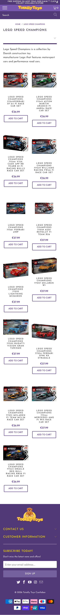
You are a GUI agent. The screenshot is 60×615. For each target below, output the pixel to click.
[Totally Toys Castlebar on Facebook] (24, 583)
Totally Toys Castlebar (34, 592)
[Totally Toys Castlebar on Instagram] (35, 583)
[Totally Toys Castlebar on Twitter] (18, 583)
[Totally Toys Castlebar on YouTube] (30, 583)
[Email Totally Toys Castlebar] (41, 583)
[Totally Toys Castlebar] (30, 8)
